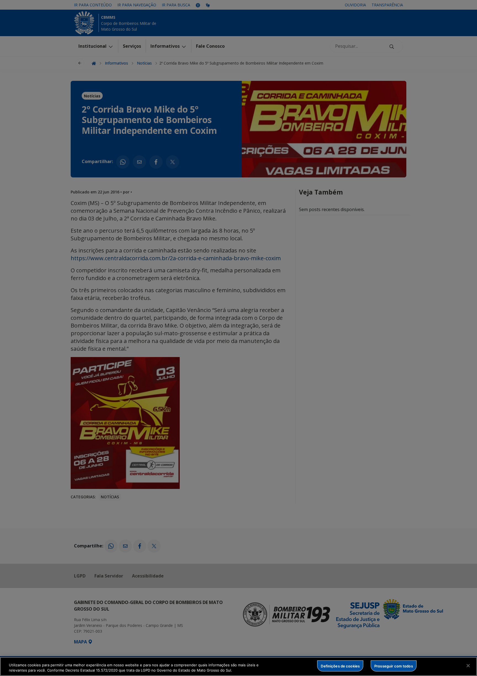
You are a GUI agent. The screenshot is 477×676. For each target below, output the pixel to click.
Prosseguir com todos (393, 666)
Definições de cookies (340, 666)
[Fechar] (468, 666)
